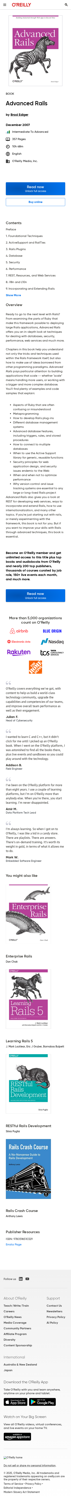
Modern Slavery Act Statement (22, 1492)
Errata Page (13, 1244)
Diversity (9, 1340)
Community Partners (17, 1328)
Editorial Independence (17, 1487)
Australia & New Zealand (20, 1364)
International (14, 1357)
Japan (8, 1370)
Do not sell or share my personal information (30, 1465)
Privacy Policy (56, 1317)
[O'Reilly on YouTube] (27, 1279)
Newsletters (54, 1311)
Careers (9, 1311)
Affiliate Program (15, 1334)
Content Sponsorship (18, 1345)
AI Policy (52, 1323)
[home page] (21, 4)
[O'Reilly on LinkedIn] (21, 1279)
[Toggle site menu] (4, 4)
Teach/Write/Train (16, 1306)
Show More (13, 295)
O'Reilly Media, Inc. (25, 161)
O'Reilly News (12, 1317)
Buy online (36, 202)
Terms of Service (13, 1483)
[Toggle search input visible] (66, 4)
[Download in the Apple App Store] (15, 1405)
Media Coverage (15, 1323)
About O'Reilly (15, 1298)
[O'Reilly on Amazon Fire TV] (17, 1440)
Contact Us (54, 1306)
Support (53, 1298)
